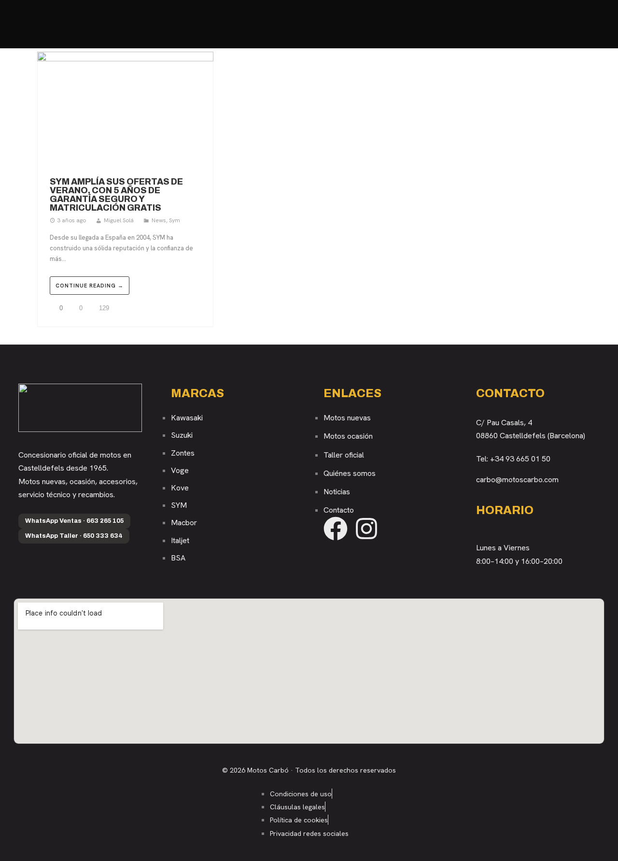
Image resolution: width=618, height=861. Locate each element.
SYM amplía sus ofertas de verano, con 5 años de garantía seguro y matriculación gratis (116, 194)
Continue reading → (90, 285)
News (159, 220)
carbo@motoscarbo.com (517, 479)
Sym (174, 220)
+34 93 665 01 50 (520, 459)
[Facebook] (335, 529)
